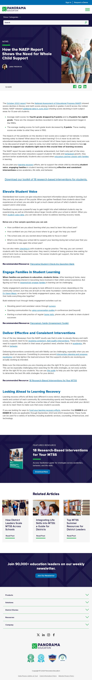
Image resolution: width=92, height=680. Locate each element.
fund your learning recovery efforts (44, 410)
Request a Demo (81, 2)
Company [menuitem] (9, 625)
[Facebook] (53, 635)
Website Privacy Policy (66, 676)
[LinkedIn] (43, 635)
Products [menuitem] (9, 595)
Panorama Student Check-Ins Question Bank (52, 264)
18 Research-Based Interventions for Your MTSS (53, 380)
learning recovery (25, 164)
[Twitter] (38, 635)
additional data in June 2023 (35, 108)
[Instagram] (48, 635)
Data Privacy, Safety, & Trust (28, 676)
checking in (25, 248)
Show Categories (10, 17)
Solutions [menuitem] (9, 602)
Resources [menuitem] (9, 617)
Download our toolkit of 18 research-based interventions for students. (46, 179)
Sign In (68, 2)
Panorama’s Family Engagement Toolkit (49, 323)
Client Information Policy (48, 676)
